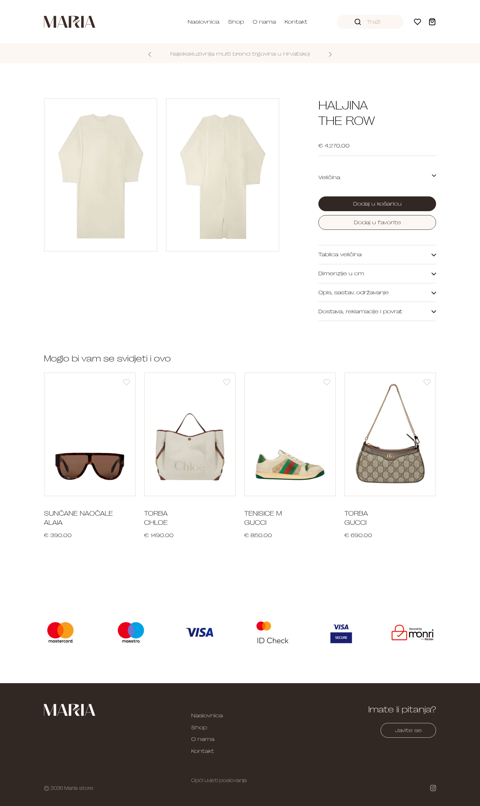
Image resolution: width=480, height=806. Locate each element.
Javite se (408, 730)
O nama (264, 22)
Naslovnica (203, 22)
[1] (127, 381)
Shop (236, 22)
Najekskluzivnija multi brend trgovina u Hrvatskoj (240, 54)
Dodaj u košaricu (377, 204)
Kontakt (296, 22)
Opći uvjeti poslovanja (219, 780)
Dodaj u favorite (377, 222)
